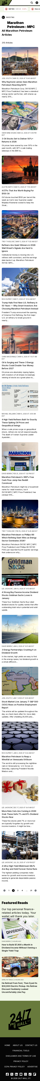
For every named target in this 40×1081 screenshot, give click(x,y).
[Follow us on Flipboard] (34, 1074)
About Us (18, 1045)
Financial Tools (21, 1050)
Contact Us (31, 1045)
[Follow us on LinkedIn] (16, 1074)
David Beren (6, 941)
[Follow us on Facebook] (7, 1074)
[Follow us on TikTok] (30, 1074)
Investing (10, 17)
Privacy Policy (20, 1061)
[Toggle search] (32, 3)
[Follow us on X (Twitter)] (11, 1074)
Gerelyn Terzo (7, 980)
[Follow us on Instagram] (25, 1074)
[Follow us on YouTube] (21, 1074)
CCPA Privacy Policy (14, 1067)
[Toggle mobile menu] (37, 2)
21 (31, 890)
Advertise (32, 1067)
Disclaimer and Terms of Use (21, 1056)
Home (7, 1045)
